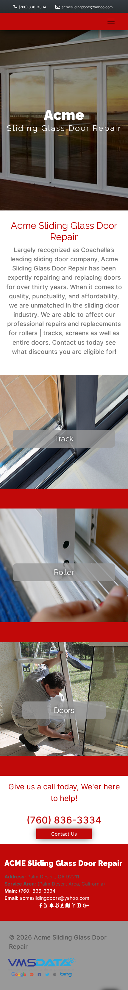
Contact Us (64, 834)
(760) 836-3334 (32, 7)
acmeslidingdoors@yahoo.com (87, 7)
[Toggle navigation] (111, 21)
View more (64, 468)
